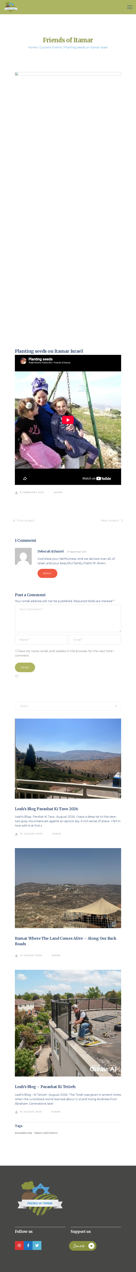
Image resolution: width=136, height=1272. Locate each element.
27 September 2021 (76, 551)
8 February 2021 (32, 492)
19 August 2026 (31, 1111)
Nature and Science (46, 1133)
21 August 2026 (31, 955)
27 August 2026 (31, 833)
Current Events (51, 47)
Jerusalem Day (23, 1133)
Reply (47, 573)
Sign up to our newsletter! (35, 684)
